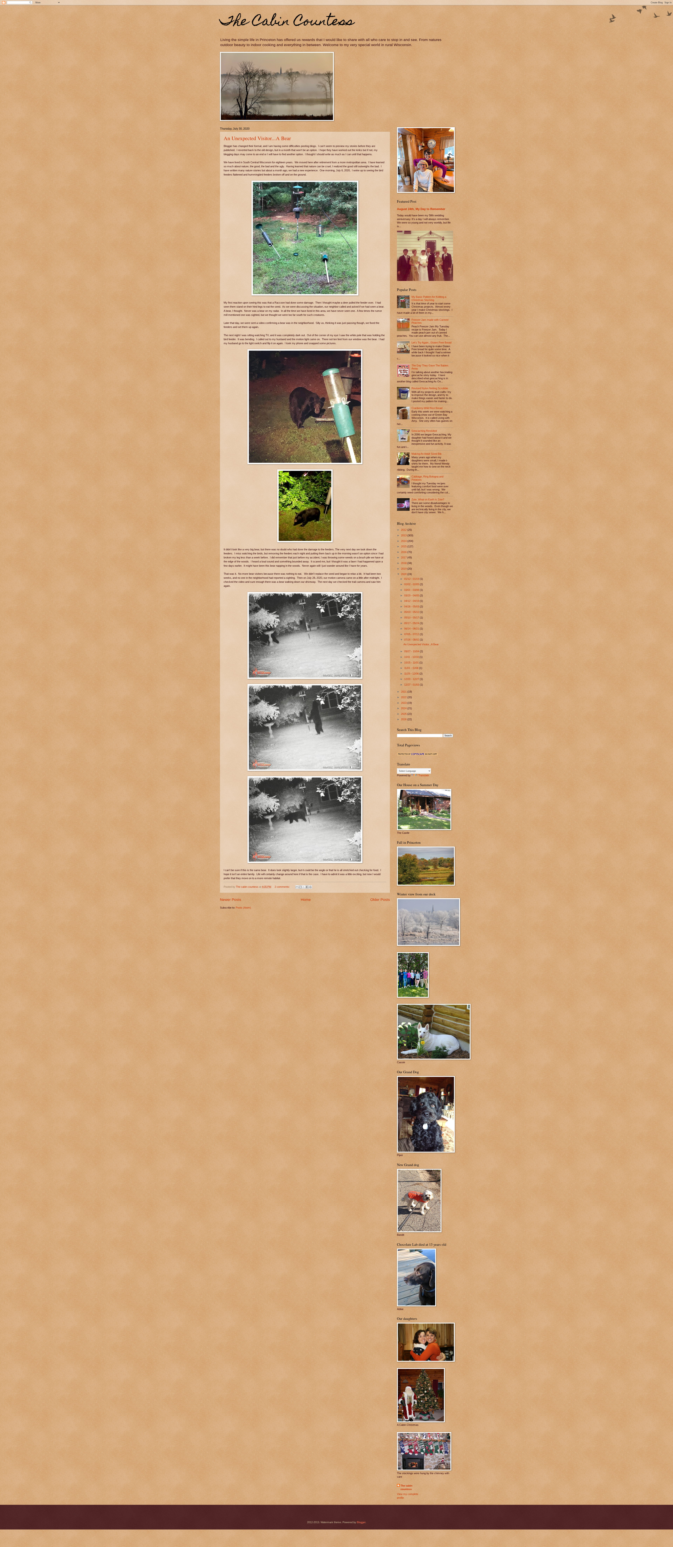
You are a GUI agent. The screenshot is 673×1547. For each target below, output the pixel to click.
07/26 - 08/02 (412, 639)
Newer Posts (230, 900)
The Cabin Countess (287, 22)
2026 (404, 719)
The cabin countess (406, 1487)
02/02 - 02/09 (412, 584)
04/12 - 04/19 (412, 601)
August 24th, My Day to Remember (421, 209)
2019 (404, 568)
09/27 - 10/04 (412, 651)
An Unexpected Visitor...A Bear (257, 138)
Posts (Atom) (243, 907)
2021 (404, 691)
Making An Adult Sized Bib (426, 453)
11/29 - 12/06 (411, 673)
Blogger (361, 1522)
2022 (404, 697)
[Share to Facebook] (307, 887)
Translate (423, 775)
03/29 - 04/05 (412, 595)
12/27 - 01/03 (412, 684)
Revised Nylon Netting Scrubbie (430, 388)
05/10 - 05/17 (412, 617)
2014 (404, 541)
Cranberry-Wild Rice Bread (427, 408)
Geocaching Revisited (424, 430)
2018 (404, 563)
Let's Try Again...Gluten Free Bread (431, 342)
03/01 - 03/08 (412, 590)
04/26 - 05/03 (412, 606)
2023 (404, 703)
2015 (404, 546)
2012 (404, 529)
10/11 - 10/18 (411, 657)
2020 (404, 574)
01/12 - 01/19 (412, 578)
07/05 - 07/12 (412, 634)
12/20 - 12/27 (412, 679)
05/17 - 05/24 (412, 623)
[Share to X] (303, 887)
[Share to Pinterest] (310, 887)
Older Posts (380, 900)
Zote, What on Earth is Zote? (428, 499)
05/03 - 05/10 (412, 612)
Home (306, 900)
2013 (404, 535)
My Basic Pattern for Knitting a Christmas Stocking (429, 298)
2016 (404, 552)
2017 (404, 557)
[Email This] (297, 887)
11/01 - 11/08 (411, 668)
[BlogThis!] (300, 887)
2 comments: (282, 886)
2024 (404, 708)
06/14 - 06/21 (412, 628)
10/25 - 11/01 (411, 662)
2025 (404, 714)
